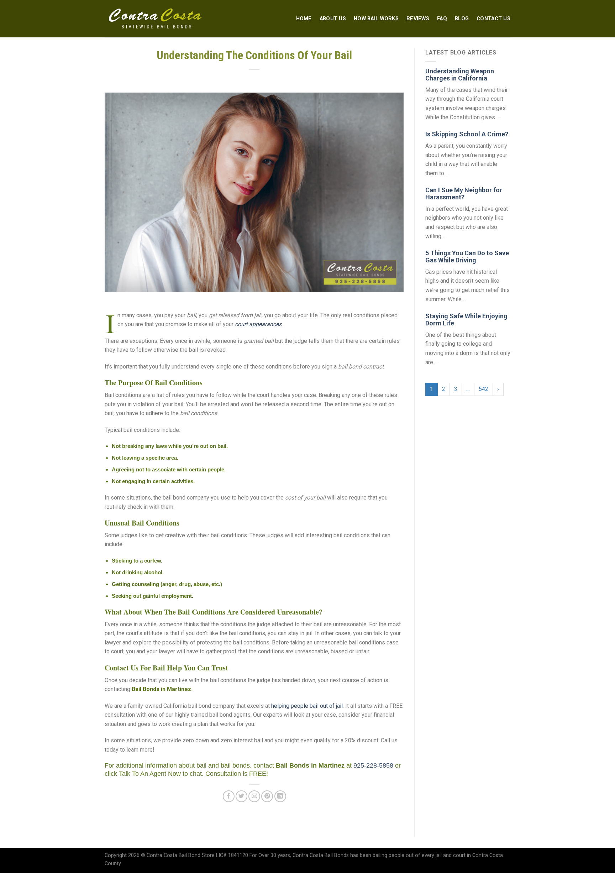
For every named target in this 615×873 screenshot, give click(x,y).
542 (483, 389)
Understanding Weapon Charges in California (459, 74)
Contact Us (493, 19)
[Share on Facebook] (229, 796)
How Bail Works (376, 19)
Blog (462, 19)
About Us (333, 19)
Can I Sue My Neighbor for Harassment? (463, 193)
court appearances (258, 324)
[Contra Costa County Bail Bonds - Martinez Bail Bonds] (156, 19)
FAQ (442, 19)
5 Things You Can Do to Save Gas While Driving (467, 256)
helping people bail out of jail (307, 705)
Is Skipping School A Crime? (466, 134)
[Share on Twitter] (241, 796)
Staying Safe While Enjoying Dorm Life (466, 319)
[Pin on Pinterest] (267, 796)
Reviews (417, 19)
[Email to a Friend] (254, 796)
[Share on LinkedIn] (280, 796)
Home (304, 19)
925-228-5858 (373, 765)
